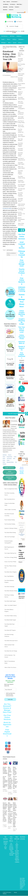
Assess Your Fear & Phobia (10, 561)
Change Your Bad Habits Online (20, 70)
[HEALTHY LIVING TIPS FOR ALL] (10, 355)
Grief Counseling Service (21, 245)
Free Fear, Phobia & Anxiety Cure (20, 131)
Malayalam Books (10, 462)
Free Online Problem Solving (10, 615)
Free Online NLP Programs (10, 630)
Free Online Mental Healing (10, 532)
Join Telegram (19, 21)
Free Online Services (11, 845)
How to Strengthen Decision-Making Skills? (5, 805)
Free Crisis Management (21, 263)
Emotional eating (7, 208)
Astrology (11, 847)
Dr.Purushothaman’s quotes (21, 525)
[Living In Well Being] (14, 17)
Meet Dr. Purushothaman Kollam (21, 219)
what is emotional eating (11, 254)
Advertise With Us (21, 342)
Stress (8, 39)
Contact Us (11, 9)
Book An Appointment (7, 724)
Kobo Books (9, 458)
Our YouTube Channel (17, 851)
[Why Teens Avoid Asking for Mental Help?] (10, 764)
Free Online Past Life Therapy (11, 651)
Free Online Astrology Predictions (20, 194)
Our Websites (5, 4)
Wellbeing (19, 36)
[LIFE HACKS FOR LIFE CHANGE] (10, 368)
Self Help (12, 36)
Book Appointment (9, 472)
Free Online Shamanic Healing (11, 590)
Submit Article (9, 467)
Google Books (9, 456)
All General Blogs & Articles (11, 46)
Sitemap (15, 892)
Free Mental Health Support (10, 619)
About (5, 847)
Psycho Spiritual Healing (10, 519)
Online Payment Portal (22, 336)
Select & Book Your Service (10, 667)
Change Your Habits (10, 477)
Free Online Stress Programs (11, 572)
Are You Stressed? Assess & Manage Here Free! (7, 708)
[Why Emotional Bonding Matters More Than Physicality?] (10, 800)
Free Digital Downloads (7, 733)
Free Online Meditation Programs (20, 145)
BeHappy (3, 42)
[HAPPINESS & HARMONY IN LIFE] (10, 341)
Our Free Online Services (7, 717)
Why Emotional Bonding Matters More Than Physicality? (11, 807)
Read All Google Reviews (22, 472)
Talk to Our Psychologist (10, 536)
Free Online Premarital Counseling (20, 79)
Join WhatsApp (10, 21)
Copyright (11, 854)
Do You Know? (14, 1)
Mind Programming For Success (21, 113)
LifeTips (14, 39)
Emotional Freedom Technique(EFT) (21, 107)
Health (2, 39)
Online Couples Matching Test (21, 313)
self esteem (10, 250)
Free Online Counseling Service (20, 60)
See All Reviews (22, 468)
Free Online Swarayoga (9, 586)
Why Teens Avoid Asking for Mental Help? (9, 772)
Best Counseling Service (10, 499)
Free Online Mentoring (21, 281)
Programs (6, 842)
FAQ (5, 848)
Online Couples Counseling (10, 509)
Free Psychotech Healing (10, 524)
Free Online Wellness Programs (20, 172)
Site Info (8, 1)
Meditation (21, 39)
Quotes (14, 42)
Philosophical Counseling (21, 254)
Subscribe (10, 699)
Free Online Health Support (10, 601)
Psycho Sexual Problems (21, 272)
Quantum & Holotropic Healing (11, 528)
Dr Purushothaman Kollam (21, 534)
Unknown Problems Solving (21, 289)
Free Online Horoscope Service (11, 640)
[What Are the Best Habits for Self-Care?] (15, 764)
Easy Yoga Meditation (9, 576)
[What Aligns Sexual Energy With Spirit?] (15, 800)
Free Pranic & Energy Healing (11, 557)
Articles (19, 42)
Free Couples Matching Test (10, 553)
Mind (9, 42)
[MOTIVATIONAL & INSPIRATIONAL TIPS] (10, 382)
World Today (19, 4)
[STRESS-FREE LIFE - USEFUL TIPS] (10, 396)
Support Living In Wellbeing (17, 858)
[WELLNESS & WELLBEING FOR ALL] (10, 409)
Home (4, 1)
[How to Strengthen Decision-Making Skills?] (5, 800)
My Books (5, 454)
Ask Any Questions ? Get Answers (21, 214)
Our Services (12, 4)
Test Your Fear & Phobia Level (21, 329)
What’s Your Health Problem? (11, 605)
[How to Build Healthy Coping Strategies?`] (5, 764)
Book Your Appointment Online (11, 488)
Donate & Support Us (22, 348)
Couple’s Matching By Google (21, 321)
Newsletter (6, 841)
